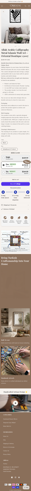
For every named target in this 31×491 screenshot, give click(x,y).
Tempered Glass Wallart (9, 422)
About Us (5, 436)
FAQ (4, 440)
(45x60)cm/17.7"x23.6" (9, 149)
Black (4, 142)
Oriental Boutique (17, 490)
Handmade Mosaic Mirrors (10, 419)
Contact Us (6, 450)
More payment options (15, 187)
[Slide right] (19, 46)
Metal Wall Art (7, 426)
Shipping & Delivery (8, 443)
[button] (2, 6)
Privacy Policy (6, 454)
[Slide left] (12, 46)
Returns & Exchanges (8, 447)
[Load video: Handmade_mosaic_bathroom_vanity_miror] (15, 403)
